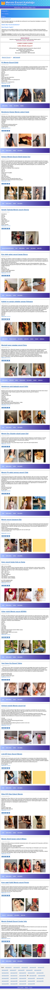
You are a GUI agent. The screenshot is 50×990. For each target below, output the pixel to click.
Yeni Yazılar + (5, 13)
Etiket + (4, 16)
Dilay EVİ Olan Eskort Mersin (12, 794)
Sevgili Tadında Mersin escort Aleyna (15, 210)
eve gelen (16, 105)
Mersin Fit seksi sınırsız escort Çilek (14, 472)
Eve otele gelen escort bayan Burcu (14, 254)
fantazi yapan (12, 338)
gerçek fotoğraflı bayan (8, 248)
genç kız (39, 248)
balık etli (11, 380)
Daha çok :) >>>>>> (5, 83)
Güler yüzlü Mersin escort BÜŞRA (13, 611)
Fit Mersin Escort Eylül (9, 62)
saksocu (42, 338)
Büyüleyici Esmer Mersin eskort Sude (15, 112)
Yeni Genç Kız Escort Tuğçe (11, 663)
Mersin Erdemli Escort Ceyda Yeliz (14, 921)
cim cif (3, 915)
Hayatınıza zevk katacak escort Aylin (14, 386)
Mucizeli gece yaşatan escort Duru (14, 345)
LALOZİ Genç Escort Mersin (11, 754)
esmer (21, 105)
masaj (36, 338)
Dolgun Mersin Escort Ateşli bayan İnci (15, 157)
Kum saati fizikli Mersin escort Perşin (15, 882)
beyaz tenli (22, 380)
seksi (10, 105)
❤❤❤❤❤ (5, 86)
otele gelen (5, 105)
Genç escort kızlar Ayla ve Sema (13, 562)
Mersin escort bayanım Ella (11, 519)
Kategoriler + (5, 11)
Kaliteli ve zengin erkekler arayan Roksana (17, 301)
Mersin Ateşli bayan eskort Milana (13, 839)
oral (3, 150)
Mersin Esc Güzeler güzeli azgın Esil (14, 433)
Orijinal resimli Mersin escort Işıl (13, 706)
